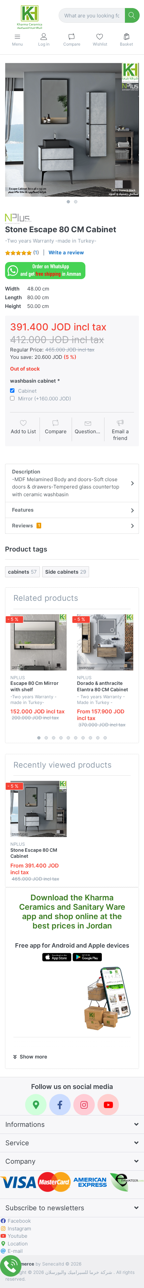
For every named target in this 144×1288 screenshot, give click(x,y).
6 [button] (75, 737)
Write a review (66, 252)
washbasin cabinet (33, 381)
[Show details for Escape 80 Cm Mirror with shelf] (38, 642)
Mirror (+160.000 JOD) (44, 398)
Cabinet (27, 391)
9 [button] (97, 737)
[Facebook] (60, 1104)
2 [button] (75, 201)
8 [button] (90, 737)
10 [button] (105, 737)
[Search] (132, 15)
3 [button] (53, 737)
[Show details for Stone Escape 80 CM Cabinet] (38, 809)
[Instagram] (84, 1104)
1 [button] (68, 201)
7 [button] (83, 737)
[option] (72, 130)
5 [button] (68, 737)
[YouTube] (108, 1104)
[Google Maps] (36, 1104)
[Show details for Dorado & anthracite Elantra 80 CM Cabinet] (105, 642)
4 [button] (61, 737)
